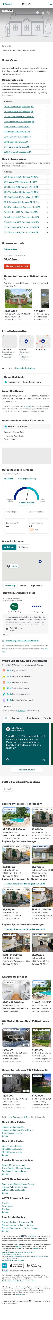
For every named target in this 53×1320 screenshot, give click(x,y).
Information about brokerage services (18, 1256)
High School (36, 585)
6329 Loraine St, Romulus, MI (17, 132)
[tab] (9, 547)
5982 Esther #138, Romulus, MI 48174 (21, 187)
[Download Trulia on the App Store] (16, 1265)
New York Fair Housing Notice (11, 1254)
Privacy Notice (6, 1279)
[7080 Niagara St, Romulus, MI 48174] (16, 817)
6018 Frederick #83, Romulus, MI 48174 (21, 217)
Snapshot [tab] (8, 479)
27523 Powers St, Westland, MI (18, 152)
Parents (47, 718)
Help (47, 1277)
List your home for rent (17, 266)
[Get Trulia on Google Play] (34, 1265)
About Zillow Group (20, 1275)
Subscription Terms (39, 1277)
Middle (23, 585)
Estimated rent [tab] (11, 249)
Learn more (21, 711)
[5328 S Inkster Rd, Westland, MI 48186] (16, 1083)
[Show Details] (47, 106)
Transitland (32, 1236)
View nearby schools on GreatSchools (22, 640)
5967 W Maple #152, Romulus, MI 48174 (22, 192)
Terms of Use (27, 1277)
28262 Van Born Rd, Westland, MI (18, 111)
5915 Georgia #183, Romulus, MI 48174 (21, 202)
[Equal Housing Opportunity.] (30, 1301)
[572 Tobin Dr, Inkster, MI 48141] (16, 990)
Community (17, 718)
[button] (51, 4)
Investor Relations (15, 1277)
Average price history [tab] (27, 478)
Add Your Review (26, 770)
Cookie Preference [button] (27, 1279)
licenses (18, 1246)
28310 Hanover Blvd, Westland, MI (19, 116)
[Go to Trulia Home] (26, 4)
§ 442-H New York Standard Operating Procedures (18, 1252)
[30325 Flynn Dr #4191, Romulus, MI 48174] (16, 854)
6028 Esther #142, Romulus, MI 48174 (21, 212)
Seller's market (26, 503)
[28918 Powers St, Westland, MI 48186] (18, 298)
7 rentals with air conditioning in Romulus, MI (24, 884)
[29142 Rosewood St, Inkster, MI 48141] (16, 1037)
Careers (43, 1275)
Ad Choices (16, 1279)
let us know (21, 1295)
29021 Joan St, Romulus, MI (16, 142)
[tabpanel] (26, 288)
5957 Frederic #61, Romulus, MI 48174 (21, 232)
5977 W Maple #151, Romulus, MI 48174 (21, 197)
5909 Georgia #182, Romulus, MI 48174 (21, 222)
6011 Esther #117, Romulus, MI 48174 (20, 182)
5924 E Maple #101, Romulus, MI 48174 (21, 227)
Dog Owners (33, 718)
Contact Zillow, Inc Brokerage (13, 1260)
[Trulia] (4, 1265)
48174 (28, 406)
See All (8, 706)
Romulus (16, 1117)
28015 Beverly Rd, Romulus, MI (17, 137)
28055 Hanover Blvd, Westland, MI (19, 122)
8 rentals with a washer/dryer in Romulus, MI (24, 929)
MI (9, 1117)
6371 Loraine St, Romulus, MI (16, 147)
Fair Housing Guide (34, 1275)
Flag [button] (43, 760)
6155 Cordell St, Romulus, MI (16, 127)
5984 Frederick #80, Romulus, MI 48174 (22, 177)
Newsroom (5, 1277)
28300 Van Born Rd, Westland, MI (19, 106)
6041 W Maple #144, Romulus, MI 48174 (22, 207)
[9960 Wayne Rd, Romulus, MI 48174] (16, 942)
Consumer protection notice (39, 1256)
